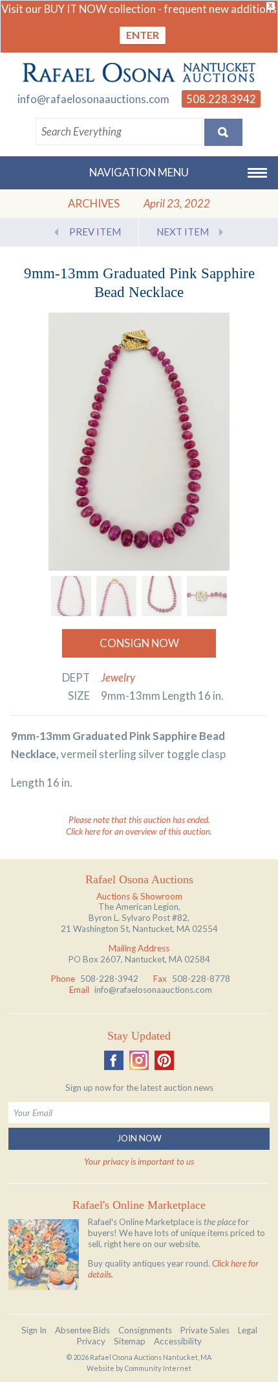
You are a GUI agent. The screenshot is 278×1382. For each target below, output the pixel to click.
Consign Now (139, 643)
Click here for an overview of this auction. (139, 831)
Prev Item (95, 231)
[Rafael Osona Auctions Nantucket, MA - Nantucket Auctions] (139, 72)
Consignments (145, 1330)
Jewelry (118, 677)
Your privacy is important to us (139, 1161)
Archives (94, 203)
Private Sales (205, 1330)
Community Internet (158, 1368)
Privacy (91, 1341)
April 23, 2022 (177, 203)
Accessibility (178, 1341)
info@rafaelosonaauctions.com (93, 99)
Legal (247, 1330)
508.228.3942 (221, 99)
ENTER (142, 35)
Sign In (34, 1330)
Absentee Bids (82, 1330)
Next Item (182, 231)
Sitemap (129, 1341)
